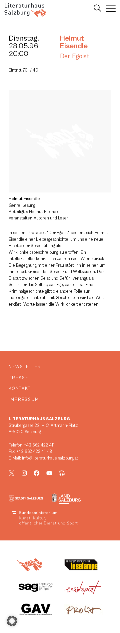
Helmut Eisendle (74, 42)
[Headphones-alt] (62, 473)
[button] (12, 621)
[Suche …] (97, 8)
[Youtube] (49, 473)
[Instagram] (24, 473)
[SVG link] (25, 10)
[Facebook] (37, 473)
